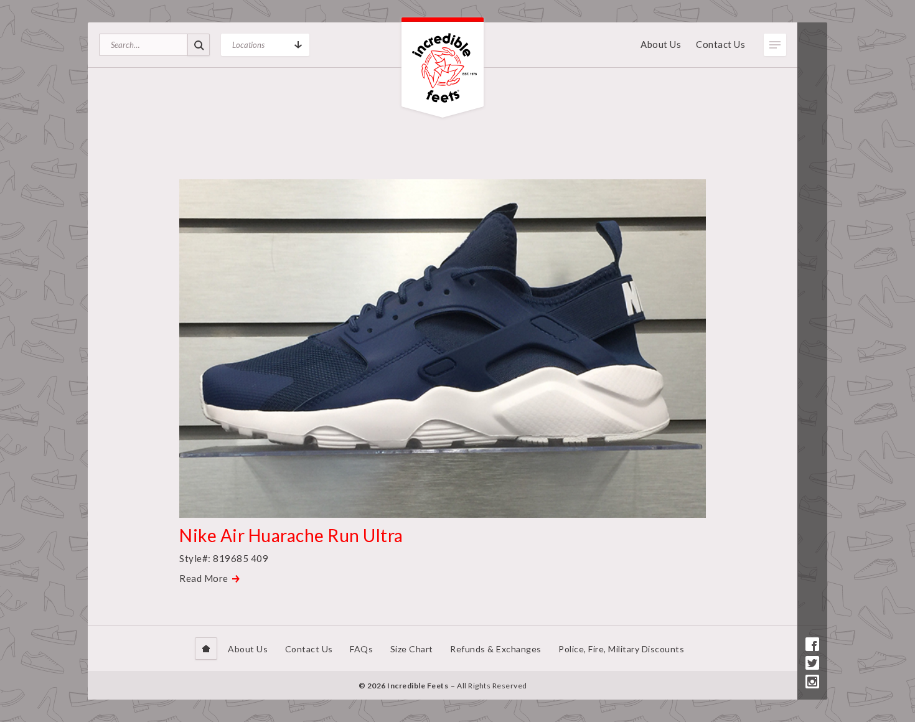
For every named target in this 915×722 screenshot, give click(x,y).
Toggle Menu (775, 45)
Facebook (812, 644)
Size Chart (411, 649)
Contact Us (720, 44)
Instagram (812, 681)
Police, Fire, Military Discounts (621, 649)
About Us (660, 44)
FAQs (361, 649)
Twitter (812, 663)
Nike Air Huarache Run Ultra (291, 535)
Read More (203, 578)
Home (206, 648)
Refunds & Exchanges (496, 649)
